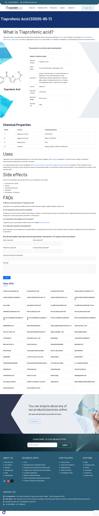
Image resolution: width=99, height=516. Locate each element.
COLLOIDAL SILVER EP (9, 381)
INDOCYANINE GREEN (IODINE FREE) (85, 381)
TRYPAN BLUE (7, 338)
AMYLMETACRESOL (80, 369)
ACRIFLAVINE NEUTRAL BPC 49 (36, 297)
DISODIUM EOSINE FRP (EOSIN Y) (36, 332)
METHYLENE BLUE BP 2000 (82, 311)
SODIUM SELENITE (8, 388)
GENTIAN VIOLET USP (81, 325)
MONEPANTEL (7, 369)
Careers (62, 8)
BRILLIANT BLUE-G (8, 344)
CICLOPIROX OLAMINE (57, 363)
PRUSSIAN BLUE (31, 369)
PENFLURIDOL (55, 357)
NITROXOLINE (7, 350)
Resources (53, 8)
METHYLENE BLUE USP (33, 311)
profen (39, 39)
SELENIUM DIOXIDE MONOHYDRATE (37, 363)
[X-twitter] (12, 481)
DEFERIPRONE (79, 350)
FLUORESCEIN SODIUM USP (59, 305)
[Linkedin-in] (4, 481)
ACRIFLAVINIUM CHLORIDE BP (11, 297)
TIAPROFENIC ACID (8, 375)
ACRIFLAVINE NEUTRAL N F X (59, 297)
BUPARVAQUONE (55, 369)
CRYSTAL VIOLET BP (9, 332)
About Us (32, 8)
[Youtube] (8, 481)
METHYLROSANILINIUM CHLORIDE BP (85, 318)
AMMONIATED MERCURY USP (11, 311)
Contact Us (71, 8)
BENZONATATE (79, 344)
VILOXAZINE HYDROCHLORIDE (35, 350)
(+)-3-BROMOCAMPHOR (81, 363)
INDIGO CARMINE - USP (57, 332)
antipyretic (55, 159)
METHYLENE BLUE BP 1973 (58, 311)
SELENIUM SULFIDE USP (34, 305)
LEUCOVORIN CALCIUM (33, 388)
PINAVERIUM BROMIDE (57, 344)
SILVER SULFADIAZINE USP (11, 291)
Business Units (42, 8)
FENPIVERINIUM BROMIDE (10, 363)
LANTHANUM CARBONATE (82, 338)
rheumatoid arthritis (39, 165)
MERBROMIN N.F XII (8, 325)
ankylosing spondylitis (63, 165)
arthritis (61, 37)
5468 (40, 105)
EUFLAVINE (6, 305)
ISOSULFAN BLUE (32, 344)
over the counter (44, 222)
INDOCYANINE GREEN (81, 332)
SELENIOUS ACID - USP (33, 338)
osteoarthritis (49, 165)
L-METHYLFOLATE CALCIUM (35, 357)
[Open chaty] (3, 512)
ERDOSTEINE (54, 375)
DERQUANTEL (55, 381)
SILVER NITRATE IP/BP (57, 291)
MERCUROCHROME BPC (33, 325)
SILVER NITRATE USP (33, 291)
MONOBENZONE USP (80, 375)
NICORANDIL (54, 338)
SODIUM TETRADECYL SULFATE (36, 381)
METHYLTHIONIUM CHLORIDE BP (60, 318)
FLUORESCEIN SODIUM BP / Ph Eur (84, 305)
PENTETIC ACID (31, 375)
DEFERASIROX (79, 357)
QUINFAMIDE (6, 357)
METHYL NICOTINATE (57, 350)
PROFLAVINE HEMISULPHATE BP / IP (61, 325)
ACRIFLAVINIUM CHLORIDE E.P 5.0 (84, 291)
